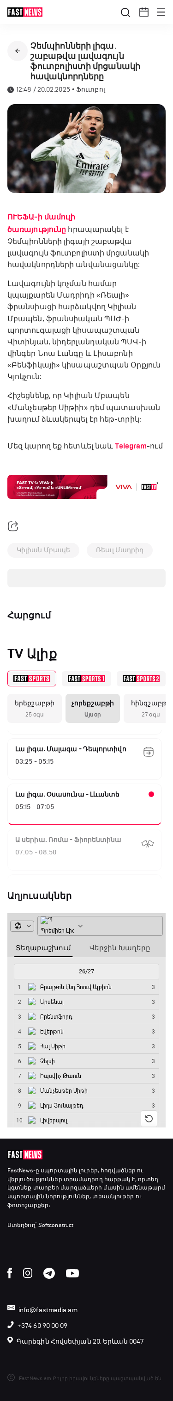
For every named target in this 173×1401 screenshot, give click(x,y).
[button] (144, 12)
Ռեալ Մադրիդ (119, 550)
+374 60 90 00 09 (43, 1326)
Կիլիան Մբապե (43, 550)
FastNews (20, 1170)
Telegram (131, 446)
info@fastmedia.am (48, 1310)
